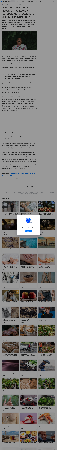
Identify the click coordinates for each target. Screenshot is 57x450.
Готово (28, 231)
